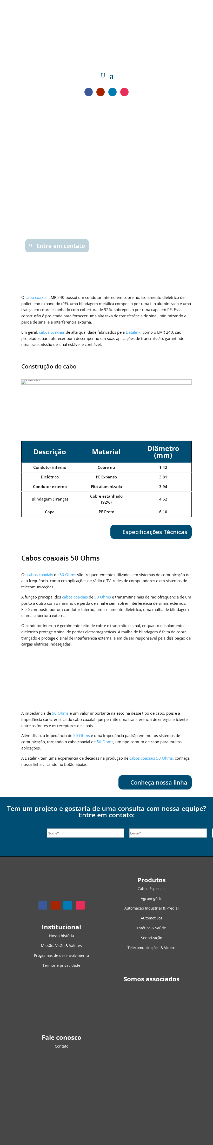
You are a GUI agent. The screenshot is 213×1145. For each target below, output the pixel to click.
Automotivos (151, 918)
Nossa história (61, 935)
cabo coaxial (36, 297)
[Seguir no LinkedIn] (112, 92)
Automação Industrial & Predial (151, 908)
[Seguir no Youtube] (100, 92)
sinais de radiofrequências (38, 196)
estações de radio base (60, 202)
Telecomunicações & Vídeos (152, 947)
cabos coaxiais (28, 184)
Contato (61, 1046)
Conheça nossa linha (158, 782)
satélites (17, 221)
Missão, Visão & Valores (61, 945)
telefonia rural (54, 221)
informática (56, 209)
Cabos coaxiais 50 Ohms (60, 558)
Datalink (133, 332)
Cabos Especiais (151, 888)
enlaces (32, 221)
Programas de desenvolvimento (61, 955)
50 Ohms (67, 574)
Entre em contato (61, 245)
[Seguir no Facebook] (88, 92)
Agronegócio (151, 898)
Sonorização (151, 937)
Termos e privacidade (61, 965)
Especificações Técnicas (154, 532)
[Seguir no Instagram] (124, 92)
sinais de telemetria (27, 209)
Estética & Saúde (151, 927)
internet (76, 209)
